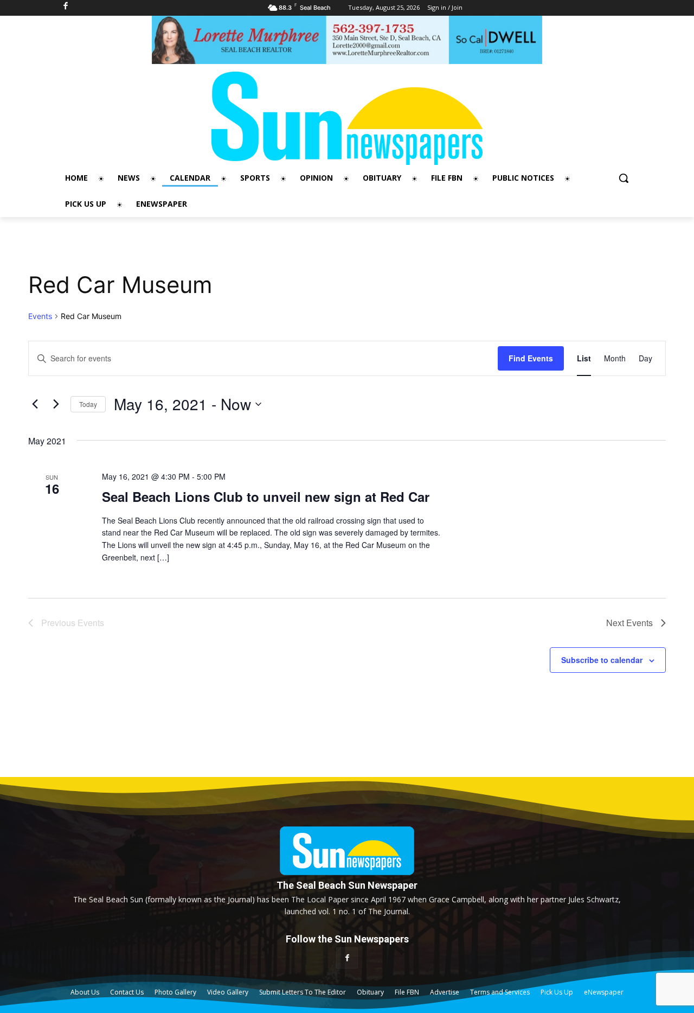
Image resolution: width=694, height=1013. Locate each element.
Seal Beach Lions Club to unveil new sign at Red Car (265, 496)
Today (88, 404)
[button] (624, 178)
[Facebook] (346, 958)
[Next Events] (55, 404)
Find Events (531, 358)
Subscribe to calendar (601, 659)
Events (40, 316)
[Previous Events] (34, 404)
